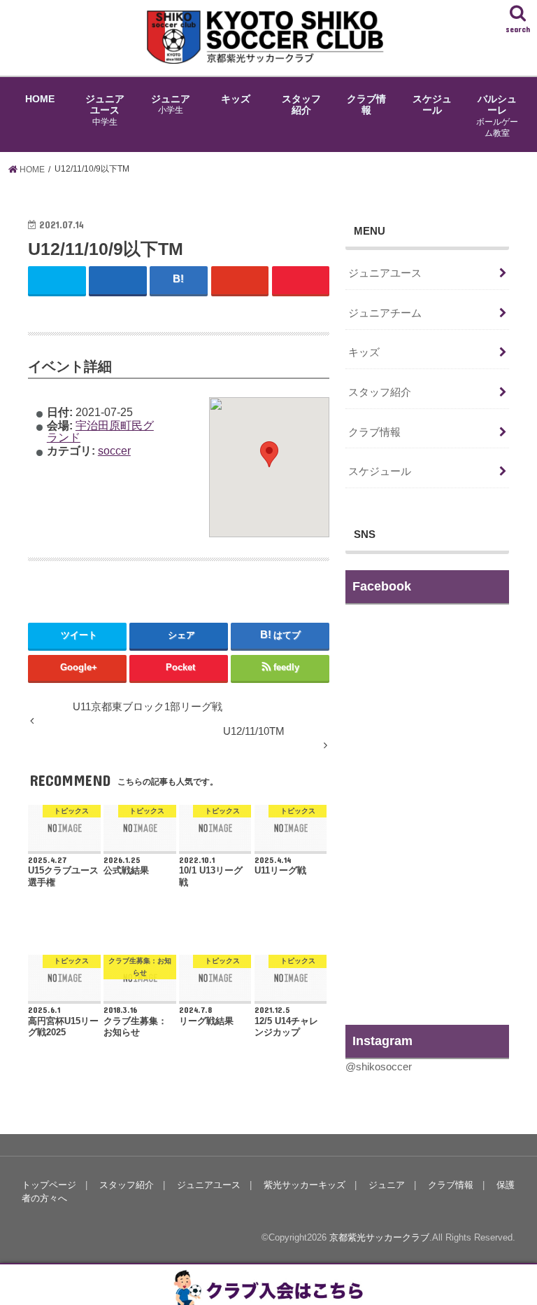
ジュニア (170, 104)
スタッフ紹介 (301, 104)
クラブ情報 (366, 104)
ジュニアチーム (385, 313)
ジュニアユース (104, 110)
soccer (114, 450)
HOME (40, 98)
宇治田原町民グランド (100, 431)
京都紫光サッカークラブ (379, 1237)
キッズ (235, 98)
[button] (269, 454)
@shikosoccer (378, 1066)
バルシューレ (497, 115)
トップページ (49, 1185)
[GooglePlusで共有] (240, 280)
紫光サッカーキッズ (304, 1185)
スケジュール (432, 104)
